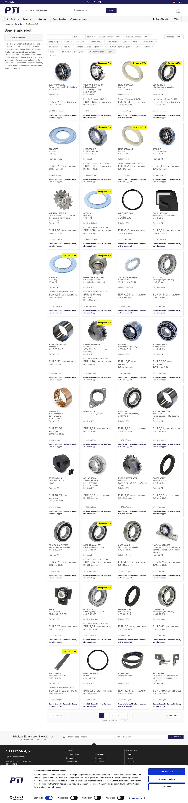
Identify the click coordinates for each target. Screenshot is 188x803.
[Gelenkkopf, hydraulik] (97, 264)
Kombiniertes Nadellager (128, 346)
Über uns (130, 754)
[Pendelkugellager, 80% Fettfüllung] (63, 71)
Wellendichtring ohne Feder (164, 215)
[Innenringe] (63, 331)
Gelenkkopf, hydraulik (92, 279)
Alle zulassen (167, 772)
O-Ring (121, 215)
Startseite (18, 24)
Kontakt (130, 758)
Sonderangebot (72, 754)
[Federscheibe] (132, 264)
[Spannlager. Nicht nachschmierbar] (97, 465)
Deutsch (178, 2)
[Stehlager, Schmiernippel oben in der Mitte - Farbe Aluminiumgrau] (167, 532)
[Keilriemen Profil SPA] (63, 660)
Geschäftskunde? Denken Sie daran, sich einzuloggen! (63, 116)
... (124, 715)
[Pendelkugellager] (97, 135)
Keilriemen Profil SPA (57, 676)
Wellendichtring (159, 480)
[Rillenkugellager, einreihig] (167, 71)
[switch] (74, 798)
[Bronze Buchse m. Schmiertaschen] (63, 398)
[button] (28, 19)
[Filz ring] (132, 71)
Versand (130, 761)
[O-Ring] (132, 200)
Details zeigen (135, 798)
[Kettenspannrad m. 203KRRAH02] (63, 200)
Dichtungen (70, 758)
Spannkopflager (55, 611)
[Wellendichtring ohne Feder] (167, 200)
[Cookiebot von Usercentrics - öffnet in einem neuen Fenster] (16, 798)
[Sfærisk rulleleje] (167, 331)
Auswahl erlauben (167, 779)
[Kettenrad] (97, 331)
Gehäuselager (71, 761)
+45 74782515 (10, 764)
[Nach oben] (94, 745)
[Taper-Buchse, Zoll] (63, 465)
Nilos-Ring (53, 151)
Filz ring (121, 87)
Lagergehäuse (101, 758)
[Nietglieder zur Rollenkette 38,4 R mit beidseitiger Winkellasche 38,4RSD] (167, 660)
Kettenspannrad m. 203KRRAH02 (62, 215)
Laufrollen (99, 761)
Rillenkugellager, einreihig (163, 87)
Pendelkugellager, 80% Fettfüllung (63, 87)
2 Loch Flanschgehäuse (93, 413)
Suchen (111, 10)
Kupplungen (100, 754)
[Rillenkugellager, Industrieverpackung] (97, 71)
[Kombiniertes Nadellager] (132, 331)
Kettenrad (87, 346)
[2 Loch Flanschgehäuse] (97, 398)
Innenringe (53, 346)
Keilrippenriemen (125, 676)
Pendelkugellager (90, 151)
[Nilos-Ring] (63, 135)
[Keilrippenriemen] (132, 660)
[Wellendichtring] (167, 465)
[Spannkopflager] (63, 596)
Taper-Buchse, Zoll (56, 480)
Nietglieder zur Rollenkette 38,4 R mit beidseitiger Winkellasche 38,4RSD (167, 678)
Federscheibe (123, 279)
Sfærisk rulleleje (159, 346)
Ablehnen (166, 787)
